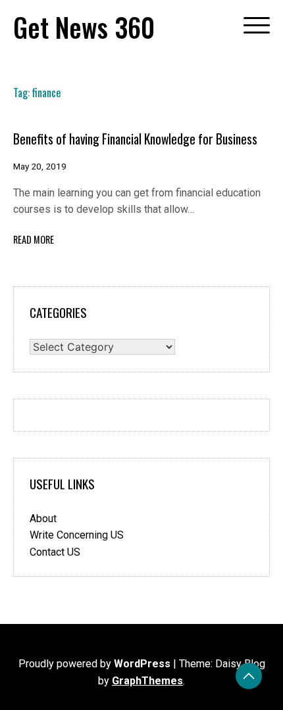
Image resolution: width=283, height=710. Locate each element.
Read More (33, 239)
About (43, 518)
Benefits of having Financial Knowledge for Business (135, 138)
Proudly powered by (94, 663)
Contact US (55, 552)
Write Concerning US (77, 535)
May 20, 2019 (39, 166)
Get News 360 (84, 27)
